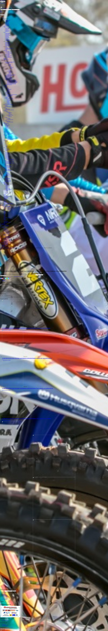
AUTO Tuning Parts (5, 229)
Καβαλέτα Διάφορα (9, 137)
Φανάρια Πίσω (7, 236)
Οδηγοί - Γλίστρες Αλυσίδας (9, 98)
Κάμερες (3, 220)
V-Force (5, 194)
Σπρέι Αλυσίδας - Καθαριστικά (8, 203)
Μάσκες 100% (7, 51)
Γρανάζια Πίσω (7, 93)
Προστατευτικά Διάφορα (8, 84)
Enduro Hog (10, 72)
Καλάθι (1, 628)
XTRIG (6, 135)
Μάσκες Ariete (7, 52)
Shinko (5, 216)
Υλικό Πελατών (6, 243)
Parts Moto (3, 60)
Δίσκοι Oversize (7, 155)
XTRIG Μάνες (9, 136)
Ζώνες (6, 49)
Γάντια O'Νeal (7, 37)
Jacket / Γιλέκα (6, 26)
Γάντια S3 (6, 38)
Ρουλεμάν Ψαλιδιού (8, 162)
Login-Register (4, 246)
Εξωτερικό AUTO (6, 231)
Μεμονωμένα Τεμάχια (10, 119)
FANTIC (6, 126)
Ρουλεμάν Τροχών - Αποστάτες (9, 109)
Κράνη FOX (7, 31)
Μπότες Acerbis (7, 42)
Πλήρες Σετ (8, 121)
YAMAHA (8, 100)
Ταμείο (3, 628)
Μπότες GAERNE (7, 44)
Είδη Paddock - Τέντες (7, 167)
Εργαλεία (3, 226)
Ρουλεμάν (5, 160)
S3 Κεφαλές (5, 183)
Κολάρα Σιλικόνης (7, 174)
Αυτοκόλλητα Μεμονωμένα (9, 133)
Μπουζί (5, 191)
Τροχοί (5, 107)
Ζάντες (6, 108)
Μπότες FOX (7, 43)
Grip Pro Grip (7, 142)
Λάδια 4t (5, 201)
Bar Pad (6, 146)
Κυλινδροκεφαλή (6, 190)
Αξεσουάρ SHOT (9, 57)
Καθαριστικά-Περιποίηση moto (8, 175)
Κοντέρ (6, 105)
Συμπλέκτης (5, 195)
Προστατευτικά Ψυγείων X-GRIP (11, 83)
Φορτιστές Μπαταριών (7, 209)
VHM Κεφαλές (6, 184)
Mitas (4, 213)
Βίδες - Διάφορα (7, 103)
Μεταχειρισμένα (4, 224)
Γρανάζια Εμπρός (7, 96)
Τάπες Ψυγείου (7, 173)
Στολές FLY (7, 22)
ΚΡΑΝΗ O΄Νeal (7, 30)
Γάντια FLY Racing (8, 35)
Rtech (6, 117)
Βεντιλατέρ (6, 172)
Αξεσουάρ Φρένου (8, 157)
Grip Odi (6, 141)
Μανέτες (6, 152)
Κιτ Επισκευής (7, 158)
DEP (6, 86)
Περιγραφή (3, 280)
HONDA (8, 101)
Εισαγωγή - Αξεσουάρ (8, 239)
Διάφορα (6, 150)
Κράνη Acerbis (7, 27)
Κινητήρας (3, 182)
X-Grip (10, 70)
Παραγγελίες (3, 624)
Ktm (11, 66)
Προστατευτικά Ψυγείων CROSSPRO (12, 81)
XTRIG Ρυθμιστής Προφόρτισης (11, 138)
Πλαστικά (5, 110)
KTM (8, 88)
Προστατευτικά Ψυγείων (8, 79)
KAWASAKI (7, 128)
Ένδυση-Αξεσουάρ (6, 225)
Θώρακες (6, 47)
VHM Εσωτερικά (7, 188)
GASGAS (6, 186)
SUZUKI (8, 102)
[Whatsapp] (7, 278)
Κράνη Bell (6, 29)
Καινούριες (5, 228)
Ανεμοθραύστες (7, 233)
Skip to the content (2, 0)
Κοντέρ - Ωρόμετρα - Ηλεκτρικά (8, 104)
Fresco (6, 87)
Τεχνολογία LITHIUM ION (7, 206)
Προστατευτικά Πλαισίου (8, 75)
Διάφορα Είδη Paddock (8, 170)
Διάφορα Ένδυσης (6, 59)
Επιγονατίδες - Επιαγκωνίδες (9, 48)
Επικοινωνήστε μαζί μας (5, 620)
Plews (4, 214)
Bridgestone (5, 210)
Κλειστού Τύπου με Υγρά (7, 208)
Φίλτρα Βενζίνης (7, 149)
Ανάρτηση (5, 164)
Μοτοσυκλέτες (4, 227)
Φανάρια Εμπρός (7, 235)
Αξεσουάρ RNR (9, 55)
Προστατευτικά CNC (8, 76)
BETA (8, 90)
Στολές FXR (7, 21)
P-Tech (10, 65)
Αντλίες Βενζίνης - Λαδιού (7, 196)
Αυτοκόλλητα (5, 131)
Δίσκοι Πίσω (7, 154)
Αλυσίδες (6, 97)
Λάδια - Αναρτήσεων (8, 166)
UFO (6, 120)
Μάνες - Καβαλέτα (6, 134)
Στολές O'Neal (7, 25)
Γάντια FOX (7, 36)
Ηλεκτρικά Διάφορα (8, 106)
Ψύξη (4, 171)
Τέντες (6, 168)
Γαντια (4, 32)
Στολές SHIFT (7, 24)
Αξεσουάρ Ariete (9, 53)
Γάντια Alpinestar (7, 33)
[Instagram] (2, 278)
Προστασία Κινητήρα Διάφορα (11, 74)
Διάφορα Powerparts (8, 181)
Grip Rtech (6, 145)
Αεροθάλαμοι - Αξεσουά (7, 217)
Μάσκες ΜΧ (5, 50)
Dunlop (5, 211)
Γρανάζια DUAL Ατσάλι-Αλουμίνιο (12, 94)
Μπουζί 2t (6, 192)
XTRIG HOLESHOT (10, 139)
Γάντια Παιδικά (7, 40)
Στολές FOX (7, 23)
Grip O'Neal (7, 143)
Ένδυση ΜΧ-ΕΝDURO (5, 18)
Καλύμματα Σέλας (6, 123)
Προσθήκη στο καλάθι (3, 275)
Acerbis (10, 64)
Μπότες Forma (7, 45)
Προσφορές (3, 223)
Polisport (10, 73)
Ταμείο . (3, 245)
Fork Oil (5, 204)
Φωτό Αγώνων (6, 244)
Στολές (5, 19)
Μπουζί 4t (6, 193)
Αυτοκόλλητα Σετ (7, 132)
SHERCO (6, 129)
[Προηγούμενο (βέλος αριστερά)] (0, 630)
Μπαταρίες (3, 205)
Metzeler (5, 212)
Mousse (5, 218)
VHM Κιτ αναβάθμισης (8, 189)
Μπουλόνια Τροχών (6, 234)
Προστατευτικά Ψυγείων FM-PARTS (12, 82)
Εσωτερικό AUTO (6, 230)
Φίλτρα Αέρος (7, 148)
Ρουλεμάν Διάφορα (8, 163)
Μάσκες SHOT (7, 56)
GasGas (11, 68)
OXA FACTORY (7, 92)
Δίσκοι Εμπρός (7, 153)
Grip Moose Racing (8, 144)
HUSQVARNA (9, 89)
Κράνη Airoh (7, 28)
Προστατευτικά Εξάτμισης (8, 78)
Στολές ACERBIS (7, 20)
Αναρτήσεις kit (7, 165)
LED (4, 122)
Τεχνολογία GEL (6, 207)
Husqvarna (11, 67)
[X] (4, 278)
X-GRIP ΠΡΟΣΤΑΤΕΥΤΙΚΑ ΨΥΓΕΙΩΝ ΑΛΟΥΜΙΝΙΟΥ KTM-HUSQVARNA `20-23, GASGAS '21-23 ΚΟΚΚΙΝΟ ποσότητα (17, 274)
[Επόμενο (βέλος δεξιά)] (1, 630)
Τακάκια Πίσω (7, 156)
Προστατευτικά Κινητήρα (8, 62)
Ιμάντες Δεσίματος (7, 169)
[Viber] (10, 278)
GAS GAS (8, 91)
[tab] (55, 280)
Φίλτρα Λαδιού (6, 197)
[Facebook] (1, 278)
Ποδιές (8, 63)
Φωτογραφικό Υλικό (5, 242)
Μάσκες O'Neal (7, 54)
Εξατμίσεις (5, 85)
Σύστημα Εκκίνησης (8, 180)
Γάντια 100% (7, 34)
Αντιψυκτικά (5, 202)
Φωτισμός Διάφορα (8, 237)
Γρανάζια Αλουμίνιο (10, 95)
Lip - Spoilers (7, 232)
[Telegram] (5, 278)
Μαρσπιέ (6, 179)
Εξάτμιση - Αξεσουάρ (8, 240)
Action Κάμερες (6, 221)
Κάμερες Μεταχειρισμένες (7, 222)
